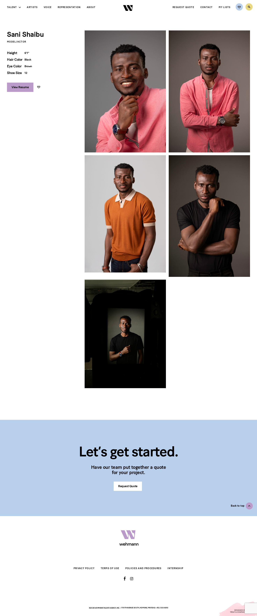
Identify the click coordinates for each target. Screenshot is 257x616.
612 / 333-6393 (162, 608)
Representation (69, 7)
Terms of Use (110, 568)
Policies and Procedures (143, 568)
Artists (32, 7)
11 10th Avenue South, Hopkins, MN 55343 (138, 608)
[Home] (128, 14)
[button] (242, 505)
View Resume (20, 87)
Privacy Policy (84, 568)
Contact (206, 7)
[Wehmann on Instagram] (131, 578)
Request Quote (183, 7)
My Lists (224, 7)
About (91, 7)
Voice (48, 7)
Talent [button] (12, 7)
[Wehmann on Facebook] (125, 578)
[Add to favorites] (38, 87)
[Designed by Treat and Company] (238, 608)
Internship (175, 568)
